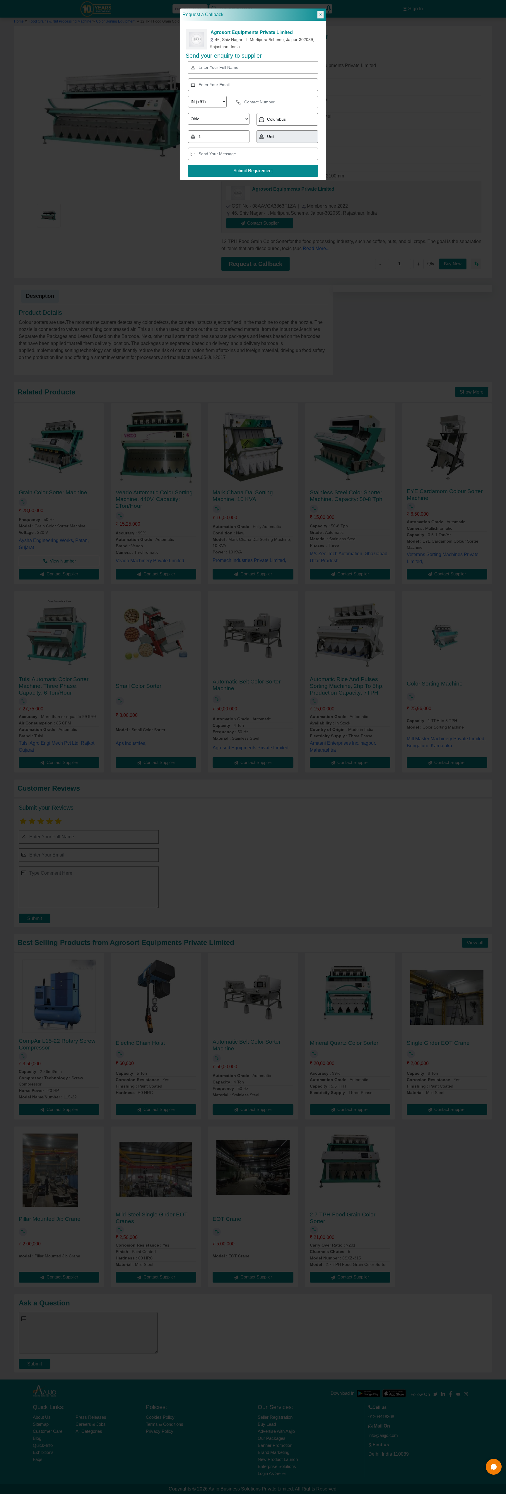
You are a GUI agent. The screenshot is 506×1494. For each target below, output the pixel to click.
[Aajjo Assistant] (494, 1467)
